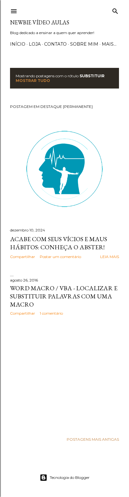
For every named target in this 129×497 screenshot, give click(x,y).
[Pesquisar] (115, 10)
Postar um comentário (60, 256)
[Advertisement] (64, 375)
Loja (35, 44)
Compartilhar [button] (22, 256)
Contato (55, 44)
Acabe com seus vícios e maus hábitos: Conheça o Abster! (58, 243)
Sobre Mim (84, 44)
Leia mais (109, 256)
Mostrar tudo (33, 80)
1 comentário (51, 313)
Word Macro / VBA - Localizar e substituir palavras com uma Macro (63, 296)
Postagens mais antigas (93, 439)
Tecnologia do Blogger (70, 477)
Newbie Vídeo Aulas (39, 22)
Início (17, 44)
